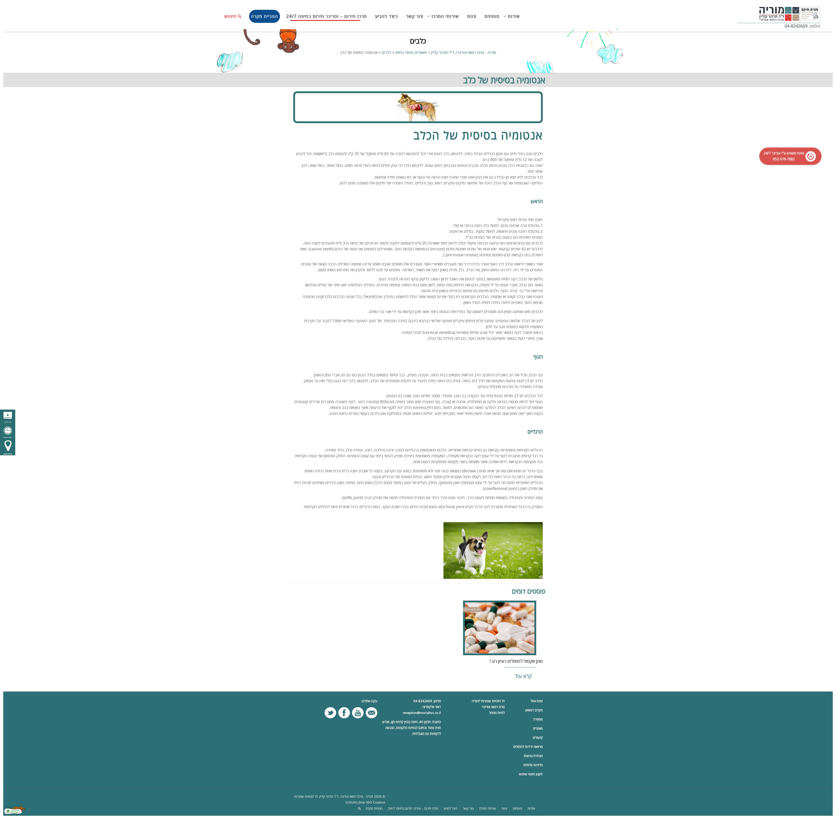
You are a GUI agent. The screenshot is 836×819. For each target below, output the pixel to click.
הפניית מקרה (374, 808)
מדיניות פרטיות (533, 765)
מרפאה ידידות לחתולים (528, 746)
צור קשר (468, 808)
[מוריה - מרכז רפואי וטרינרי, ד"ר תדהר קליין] (778, 13)
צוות (504, 808)
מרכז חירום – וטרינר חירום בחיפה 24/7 (413, 808)
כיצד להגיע (450, 808)
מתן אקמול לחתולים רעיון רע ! (516, 661)
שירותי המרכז (487, 808)
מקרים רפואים (534, 710)
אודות (531, 808)
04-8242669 (796, 26)
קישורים (538, 737)
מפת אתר (536, 701)
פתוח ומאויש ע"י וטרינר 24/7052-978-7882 (785, 156)
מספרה (538, 719)
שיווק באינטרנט (355, 802)
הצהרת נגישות (533, 756)
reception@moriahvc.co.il (422, 712)
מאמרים (538, 728)
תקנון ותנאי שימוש (531, 774)
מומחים (517, 808)
